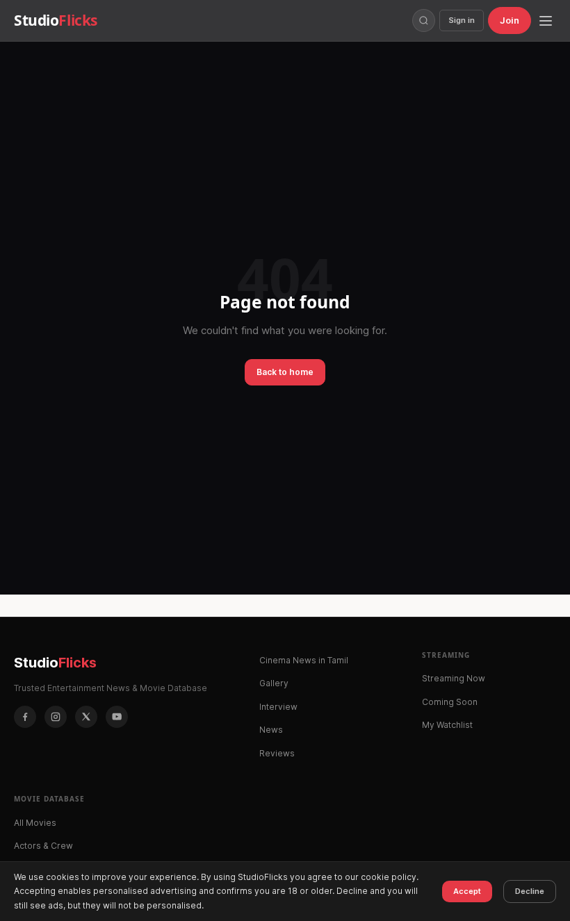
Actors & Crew (43, 845)
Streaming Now (453, 678)
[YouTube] (117, 717)
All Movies (35, 823)
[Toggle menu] (545, 21)
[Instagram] (55, 717)
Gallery (273, 683)
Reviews (277, 753)
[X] (86, 717)
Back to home (285, 372)
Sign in (461, 20)
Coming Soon (450, 702)
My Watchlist (447, 725)
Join (509, 20)
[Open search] (423, 20)
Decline (529, 891)
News (271, 729)
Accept (467, 891)
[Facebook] (25, 717)
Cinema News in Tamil (303, 660)
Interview (278, 707)
